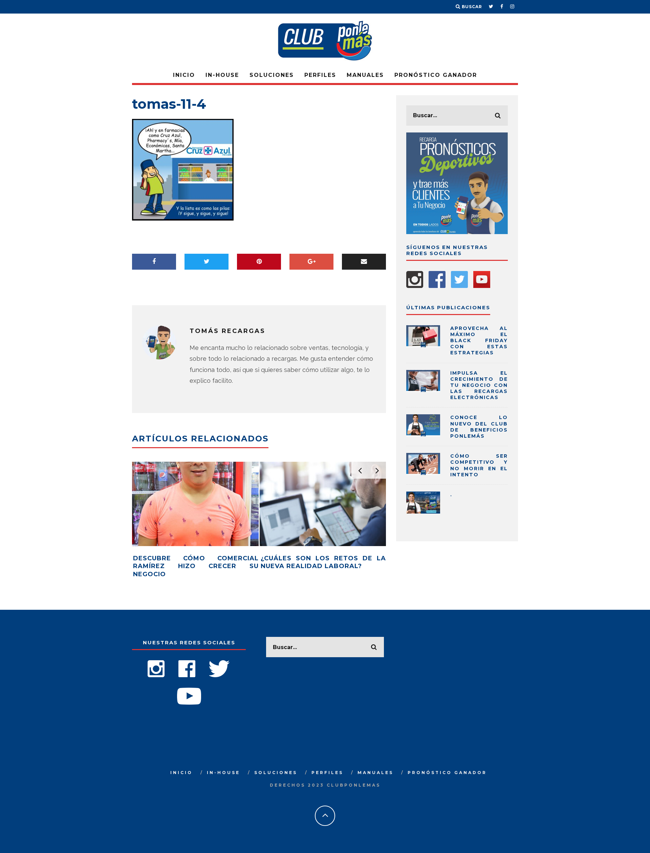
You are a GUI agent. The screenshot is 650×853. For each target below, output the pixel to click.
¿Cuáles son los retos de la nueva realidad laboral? (323, 562)
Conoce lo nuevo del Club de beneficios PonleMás (479, 426)
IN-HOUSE (222, 75)
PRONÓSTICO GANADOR (435, 75)
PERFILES (320, 75)
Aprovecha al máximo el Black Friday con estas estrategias (479, 340)
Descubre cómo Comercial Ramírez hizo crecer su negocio (196, 566)
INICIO (184, 75)
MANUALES (365, 75)
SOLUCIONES (272, 75)
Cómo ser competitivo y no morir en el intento (479, 465)
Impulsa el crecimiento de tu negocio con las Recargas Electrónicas (479, 385)
